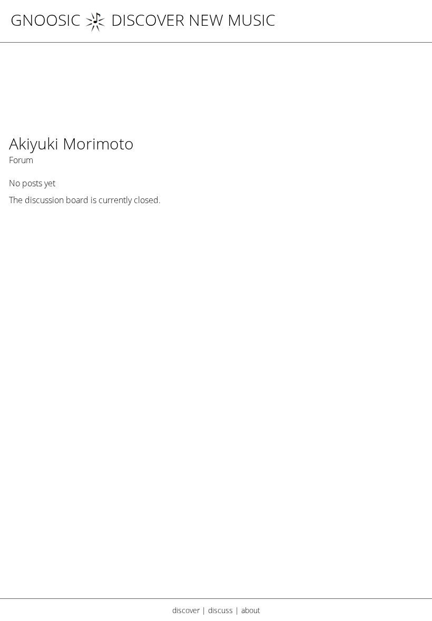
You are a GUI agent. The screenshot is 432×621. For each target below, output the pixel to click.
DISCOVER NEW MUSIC (193, 20)
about (250, 610)
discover (186, 610)
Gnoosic (46, 20)
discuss (220, 610)
